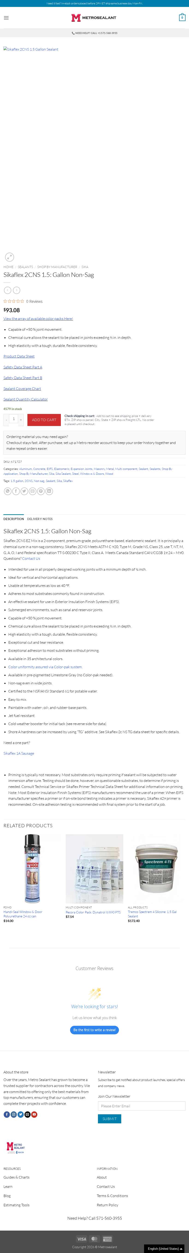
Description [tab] (13, 519)
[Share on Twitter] (24, 491)
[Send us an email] (27, 1114)
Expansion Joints (81, 469)
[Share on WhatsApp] (8, 491)
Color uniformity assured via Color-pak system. (45, 667)
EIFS (50, 469)
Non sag (39, 481)
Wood (109, 473)
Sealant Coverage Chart (22, 388)
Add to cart (44, 419)
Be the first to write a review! (94, 1030)
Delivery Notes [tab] (40, 519)
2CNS (28, 481)
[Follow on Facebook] (7, 1114)
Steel (75, 473)
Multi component (126, 469)
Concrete (39, 469)
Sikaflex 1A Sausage (18, 753)
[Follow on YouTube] (34, 1114)
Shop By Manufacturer (57, 267)
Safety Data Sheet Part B (22, 377)
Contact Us (31, 558)
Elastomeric (61, 469)
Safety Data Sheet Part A (22, 367)
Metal (110, 469)
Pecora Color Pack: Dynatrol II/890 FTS (93, 912)
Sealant (143, 469)
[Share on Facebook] (16, 491)
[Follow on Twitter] (21, 1114)
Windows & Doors (92, 473)
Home (8, 267)
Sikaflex (68, 481)
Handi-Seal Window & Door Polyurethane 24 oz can (22, 914)
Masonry (99, 469)
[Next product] (7, 290)
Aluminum (25, 469)
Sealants (25, 267)
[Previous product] (16, 290)
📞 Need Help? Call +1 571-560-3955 (94, 32)
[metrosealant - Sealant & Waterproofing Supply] (94, 18)
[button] (6, 17)
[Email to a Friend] (32, 491)
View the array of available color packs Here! (38, 318)
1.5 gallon (17, 481)
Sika (85, 267)
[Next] (185, 882)
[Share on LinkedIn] (49, 491)
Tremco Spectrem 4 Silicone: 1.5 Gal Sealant (152, 914)
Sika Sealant (63, 473)
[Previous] (3, 882)
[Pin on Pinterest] (41, 491)
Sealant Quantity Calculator (25, 399)
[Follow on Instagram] (14, 1114)
